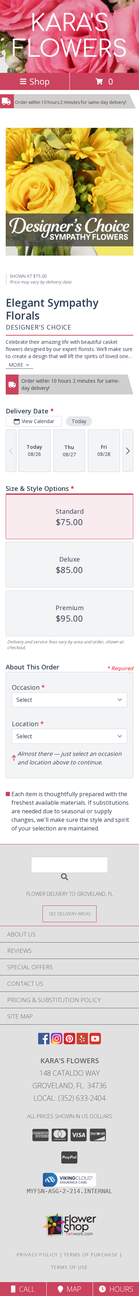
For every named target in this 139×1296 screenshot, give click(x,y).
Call (25, 1289)
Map (72, 1289)
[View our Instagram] (56, 1042)
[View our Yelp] (82, 1042)
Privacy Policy (37, 1254)
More (16, 364)
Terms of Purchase (91, 1254)
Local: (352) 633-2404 (69, 1098)
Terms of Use (69, 1267)
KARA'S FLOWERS (69, 36)
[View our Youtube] (95, 1042)
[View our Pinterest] (69, 1042)
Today (79, 421)
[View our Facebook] (44, 1042)
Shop (40, 81)
